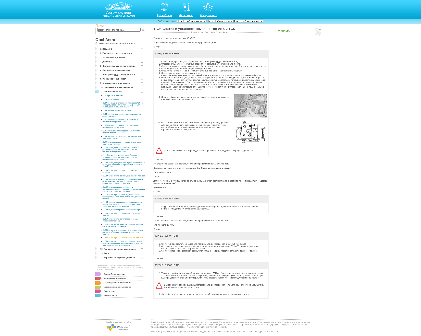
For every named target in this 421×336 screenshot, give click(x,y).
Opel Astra (105, 39)
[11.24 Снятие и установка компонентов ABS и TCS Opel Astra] (250, 117)
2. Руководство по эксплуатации (116, 53)
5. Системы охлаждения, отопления (118, 66)
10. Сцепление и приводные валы (116, 87)
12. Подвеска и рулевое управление (118, 249)
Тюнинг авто (109, 291)
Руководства (164, 15)
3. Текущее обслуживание (112, 57)
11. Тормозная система (111, 92)
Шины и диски (110, 295)
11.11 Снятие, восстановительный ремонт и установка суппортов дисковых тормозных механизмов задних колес (120, 157)
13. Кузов (104, 253)
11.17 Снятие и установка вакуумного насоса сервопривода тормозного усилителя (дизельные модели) (123, 196)
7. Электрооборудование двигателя (117, 74)
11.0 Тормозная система (112, 96)
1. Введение (106, 49)
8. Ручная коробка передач (113, 79)
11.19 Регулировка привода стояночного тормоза (122, 210)
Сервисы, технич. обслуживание (118, 282)
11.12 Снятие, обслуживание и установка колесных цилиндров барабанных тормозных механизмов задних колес (123, 165)
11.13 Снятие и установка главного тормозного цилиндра (122, 171)
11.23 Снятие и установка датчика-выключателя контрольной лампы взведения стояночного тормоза (122, 232)
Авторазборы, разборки (114, 274)
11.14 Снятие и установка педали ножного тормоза (123, 176)
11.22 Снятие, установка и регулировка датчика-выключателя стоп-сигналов (122, 225)
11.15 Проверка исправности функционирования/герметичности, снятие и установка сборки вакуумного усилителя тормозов (123, 181)
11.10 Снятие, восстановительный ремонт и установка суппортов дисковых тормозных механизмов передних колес (120, 149)
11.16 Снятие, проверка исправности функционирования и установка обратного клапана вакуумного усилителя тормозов (123, 189)
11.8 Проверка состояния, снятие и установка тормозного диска (121, 137)
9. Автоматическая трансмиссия (116, 83)
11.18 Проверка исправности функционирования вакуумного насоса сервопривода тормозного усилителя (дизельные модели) (122, 204)
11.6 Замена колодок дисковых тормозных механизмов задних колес (120, 126)
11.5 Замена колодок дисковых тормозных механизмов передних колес (120, 121)
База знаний (186, 15)
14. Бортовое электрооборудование (117, 257)
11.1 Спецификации (110, 99)
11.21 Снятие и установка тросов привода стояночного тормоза (119, 220)
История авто (208, 15)
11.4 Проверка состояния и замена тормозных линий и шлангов (121, 115)
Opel (207, 32)
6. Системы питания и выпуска (115, 70)
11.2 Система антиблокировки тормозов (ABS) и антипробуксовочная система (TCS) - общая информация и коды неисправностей (122, 105)
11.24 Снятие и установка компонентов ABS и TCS (123, 238)
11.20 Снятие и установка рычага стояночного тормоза (121, 214)
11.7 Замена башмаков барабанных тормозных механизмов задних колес (122, 132)
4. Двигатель (106, 62)
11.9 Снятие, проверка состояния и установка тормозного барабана (121, 143)
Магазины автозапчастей (115, 278)
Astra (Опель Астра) (220, 32)
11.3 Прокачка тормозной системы (116, 110)
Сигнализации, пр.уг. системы (117, 287)
